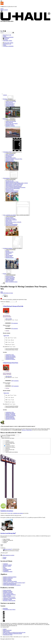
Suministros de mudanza (10, 359)
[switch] (25, 296)
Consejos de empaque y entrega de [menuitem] (13, 158)
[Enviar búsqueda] (13, 32)
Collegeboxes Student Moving (9, 598)
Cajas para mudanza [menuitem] (9, 217)
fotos (7, 313)
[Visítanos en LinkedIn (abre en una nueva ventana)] (4, 617)
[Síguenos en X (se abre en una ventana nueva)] (4, 619)
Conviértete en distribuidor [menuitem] (8, 37)
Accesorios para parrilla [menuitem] (10, 277)
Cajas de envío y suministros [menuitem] (11, 219)
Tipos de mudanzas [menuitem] (9, 255)
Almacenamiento (13, 178)
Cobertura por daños (7, 595)
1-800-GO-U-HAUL (7, 549)
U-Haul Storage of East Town (10, 362)
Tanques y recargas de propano (9, 596)
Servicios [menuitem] (7, 254)
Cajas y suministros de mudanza (9, 594)
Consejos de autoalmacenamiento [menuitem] (12, 190)
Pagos (4, 567)
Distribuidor (5, 608)
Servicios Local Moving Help (8, 533)
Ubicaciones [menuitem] (6, 38)
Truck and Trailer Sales (10, 417)
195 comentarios (14, 323)
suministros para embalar (18, 513)
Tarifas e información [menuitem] (9, 154)
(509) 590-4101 (8, 376)
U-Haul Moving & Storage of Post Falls (13, 306)
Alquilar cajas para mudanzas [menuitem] (11, 225)
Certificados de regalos (7, 599)
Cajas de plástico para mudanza (11, 452)
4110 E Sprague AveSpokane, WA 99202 (7, 374)
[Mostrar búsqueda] (3, 31)
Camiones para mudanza (10, 355)
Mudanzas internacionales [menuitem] (10, 157)
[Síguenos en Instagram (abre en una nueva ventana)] (4, 614)
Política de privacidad (7, 630)
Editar (1, 291)
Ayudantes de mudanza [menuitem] (7, 248)
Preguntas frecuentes (7, 569)
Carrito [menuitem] (6, 39)
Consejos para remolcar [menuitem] (10, 103)
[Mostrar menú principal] (1, 11)
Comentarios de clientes (7, 571)
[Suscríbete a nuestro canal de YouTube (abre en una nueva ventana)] (4, 621)
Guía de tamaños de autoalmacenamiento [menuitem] (13, 186)
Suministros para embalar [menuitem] (10, 218)
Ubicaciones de (7, 634)
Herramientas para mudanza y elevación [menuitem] (13, 222)
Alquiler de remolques (7, 580)
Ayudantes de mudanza (17, 248)
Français (4, 557)
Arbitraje (4, 629)
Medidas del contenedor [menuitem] (10, 161)
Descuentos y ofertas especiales (9, 600)
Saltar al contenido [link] (4, 9)
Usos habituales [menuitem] (8, 156)
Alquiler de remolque (7, 579)
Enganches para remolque (10, 356)
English (4, 558)
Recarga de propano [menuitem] (9, 276)
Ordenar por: (3, 301)
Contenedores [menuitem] (7, 151)
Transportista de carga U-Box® (9, 609)
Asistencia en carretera (7, 564)
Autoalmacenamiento (9, 358)
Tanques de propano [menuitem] (9, 280)
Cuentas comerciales (7, 590)
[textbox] (13, 435)
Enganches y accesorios (7, 591)
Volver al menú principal (10, 100)
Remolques (7, 444)
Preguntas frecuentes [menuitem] (9, 104)
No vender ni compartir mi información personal (12, 633)
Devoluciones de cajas (9, 449)
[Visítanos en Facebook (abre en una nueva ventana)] (4, 612)
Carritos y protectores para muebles (10, 581)
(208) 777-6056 (8, 318)
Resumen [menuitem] (7, 250)
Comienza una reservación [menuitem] (10, 101)
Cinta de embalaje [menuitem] (9, 223)
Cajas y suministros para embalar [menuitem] (9, 215)
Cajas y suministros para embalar (23, 215)
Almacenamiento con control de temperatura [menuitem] (14, 184)
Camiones (7, 440)
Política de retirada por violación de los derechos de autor (14, 632)
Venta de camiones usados (8, 593)
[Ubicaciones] (5, 31)
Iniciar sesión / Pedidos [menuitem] (7, 40)
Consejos (5, 568)
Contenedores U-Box (9, 354)
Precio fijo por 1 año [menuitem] (7, 34)
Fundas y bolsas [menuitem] (8, 220)
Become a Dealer (27, 429)
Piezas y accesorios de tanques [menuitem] (11, 281)
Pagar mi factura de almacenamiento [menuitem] (12, 188)
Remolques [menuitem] (5, 98)
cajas (9, 513)
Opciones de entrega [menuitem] (9, 155)
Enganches (7, 448)
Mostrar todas (6, 335)
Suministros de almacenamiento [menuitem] (11, 191)
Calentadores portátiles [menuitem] (9, 279)
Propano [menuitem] (5, 273)
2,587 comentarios (15, 380)
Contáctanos (5, 563)
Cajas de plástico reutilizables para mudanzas (12, 584)
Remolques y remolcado (10, 414)
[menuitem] (28, 121)
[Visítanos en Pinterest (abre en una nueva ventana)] (4, 616)
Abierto (1, 8)
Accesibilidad (5, 570)
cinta (11, 513)
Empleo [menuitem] (4, 36)
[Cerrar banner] (1, 1)
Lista (6, 295)
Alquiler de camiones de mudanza (9, 576)
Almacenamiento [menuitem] (6, 178)
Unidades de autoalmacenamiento (9, 583)
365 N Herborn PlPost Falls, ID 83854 (7, 316)
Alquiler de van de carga (8, 578)
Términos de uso (6, 631)
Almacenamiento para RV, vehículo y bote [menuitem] (13, 185)
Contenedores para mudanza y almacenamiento (14, 582)
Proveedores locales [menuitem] (9, 251)
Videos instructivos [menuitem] (9, 102)
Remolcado (5, 118)
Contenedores (17, 151)
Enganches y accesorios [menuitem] (10, 106)
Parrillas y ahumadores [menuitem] (9, 278)
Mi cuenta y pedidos (7, 566)
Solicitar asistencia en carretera (8, 555)
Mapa (6, 296)
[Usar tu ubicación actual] (7, 435)
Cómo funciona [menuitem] (8, 253)
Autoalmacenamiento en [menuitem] (11, 181)
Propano (8, 273)
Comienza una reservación (10, 121)
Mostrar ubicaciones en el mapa (6, 292)
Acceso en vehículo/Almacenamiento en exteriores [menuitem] (15, 187)
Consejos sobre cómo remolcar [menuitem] (11, 123)
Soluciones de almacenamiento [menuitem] (11, 224)
